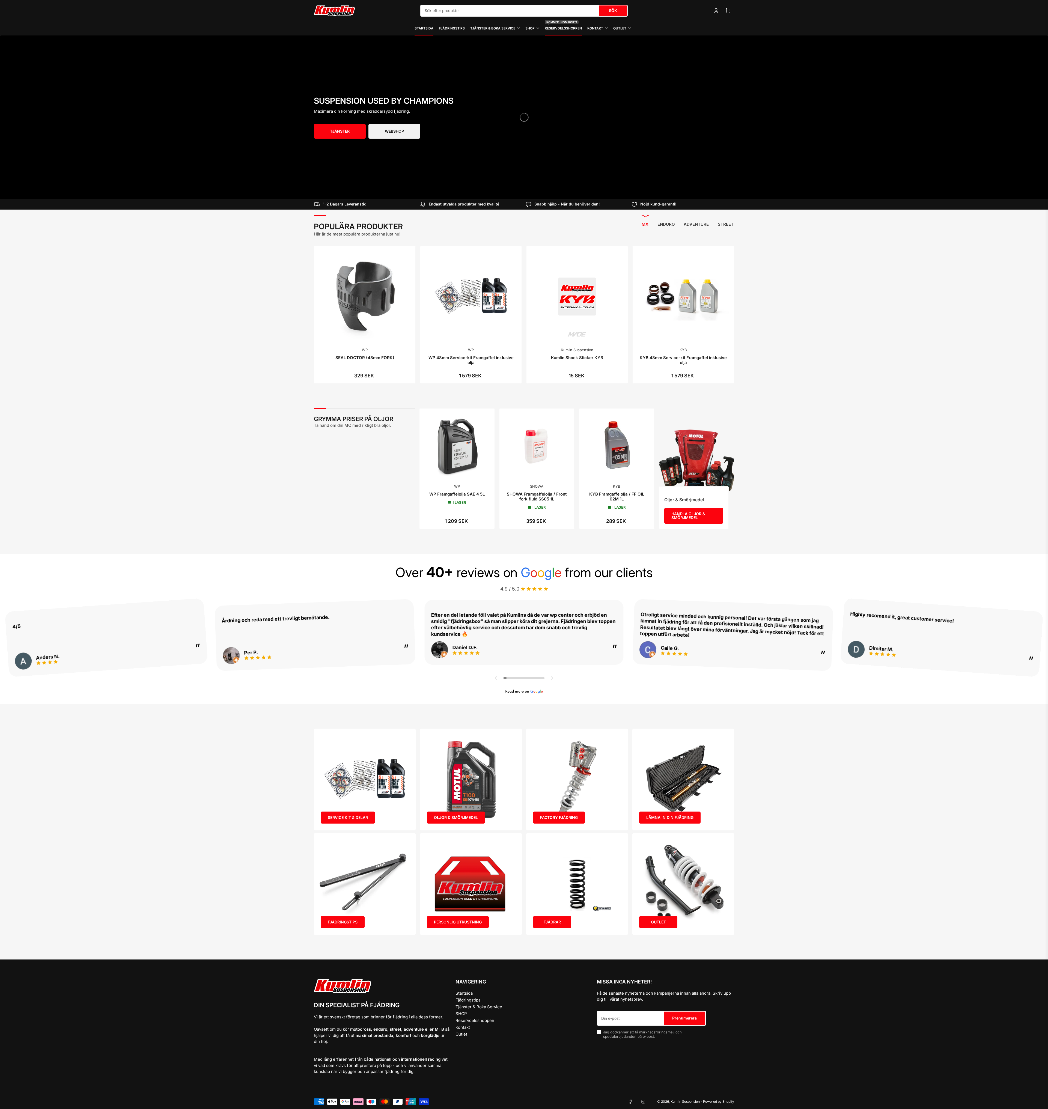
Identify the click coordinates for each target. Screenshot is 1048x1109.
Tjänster (340, 131)
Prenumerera (684, 1018)
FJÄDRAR (552, 922)
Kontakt (595, 28)
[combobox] (524, 11)
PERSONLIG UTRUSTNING (458, 922)
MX (645, 224)
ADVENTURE (696, 224)
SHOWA (536, 486)
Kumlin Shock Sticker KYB (577, 357)
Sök (613, 10)
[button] (496, 678)
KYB (683, 350)
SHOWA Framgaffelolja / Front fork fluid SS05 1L (537, 496)
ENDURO (666, 224)
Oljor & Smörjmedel (684, 499)
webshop (394, 131)
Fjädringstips (452, 28)
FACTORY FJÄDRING (559, 817)
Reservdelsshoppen (563, 26)
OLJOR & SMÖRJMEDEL (456, 817)
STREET (726, 224)
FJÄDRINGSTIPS (343, 922)
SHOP (530, 28)
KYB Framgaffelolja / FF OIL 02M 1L (616, 496)
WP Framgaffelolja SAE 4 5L (457, 494)
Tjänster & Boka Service (492, 28)
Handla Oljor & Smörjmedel (688, 515)
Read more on (524, 692)
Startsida (424, 28)
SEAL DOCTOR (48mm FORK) (364, 357)
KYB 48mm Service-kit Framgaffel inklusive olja (683, 360)
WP (365, 350)
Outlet (619, 28)
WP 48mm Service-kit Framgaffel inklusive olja (471, 360)
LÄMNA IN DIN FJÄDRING (669, 817)
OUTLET (658, 922)
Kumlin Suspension (577, 350)
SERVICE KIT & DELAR (348, 817)
